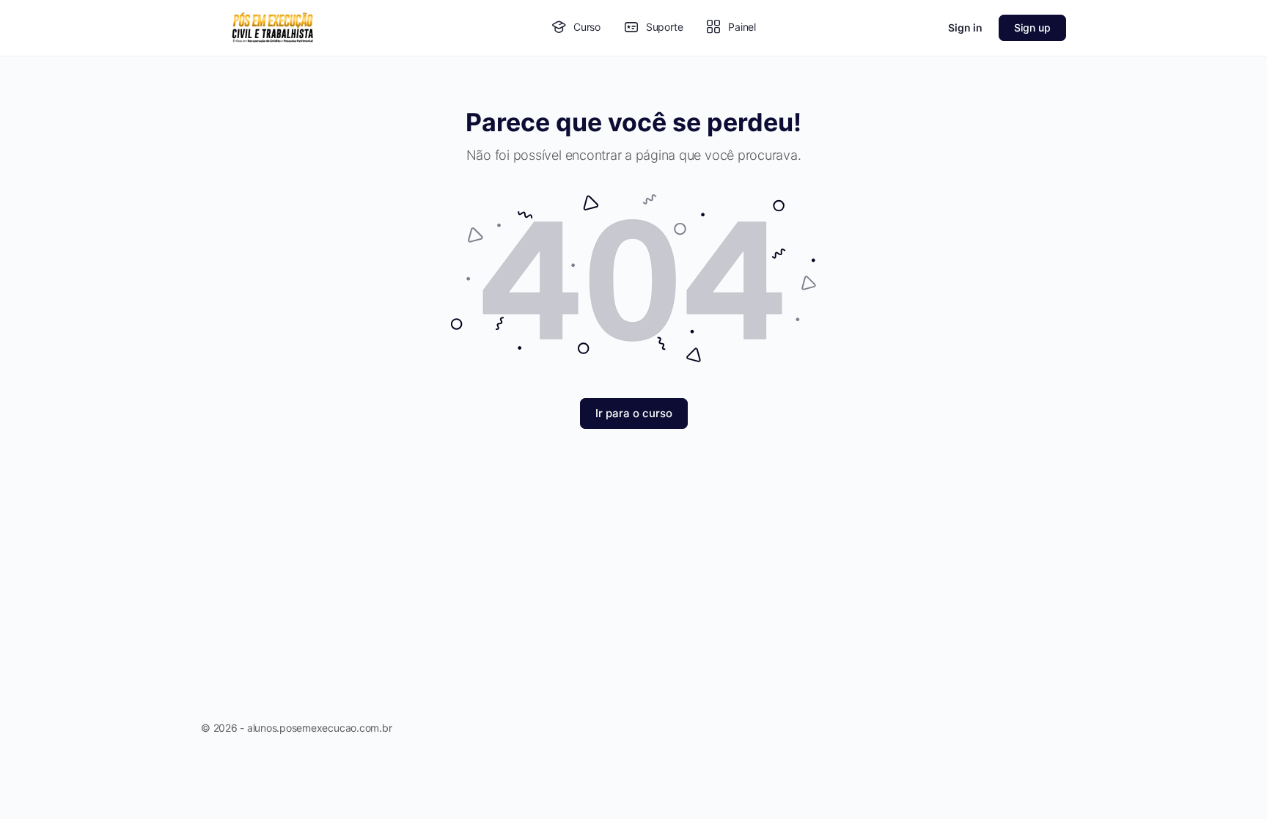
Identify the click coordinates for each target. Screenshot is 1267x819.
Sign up (1032, 27)
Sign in (965, 27)
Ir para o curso (633, 413)
